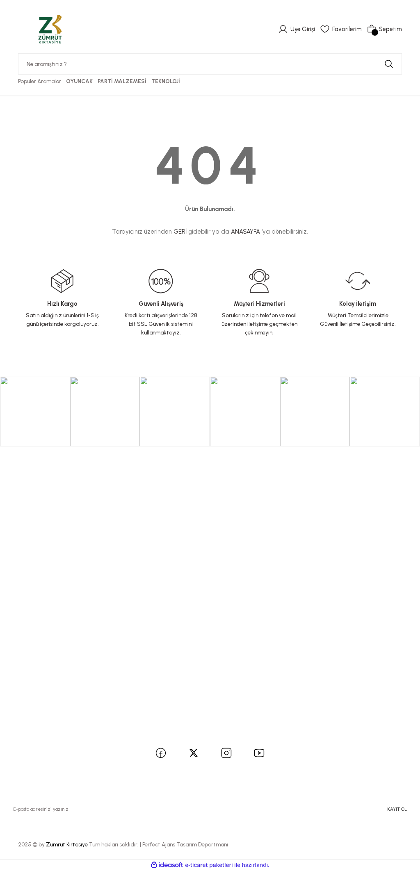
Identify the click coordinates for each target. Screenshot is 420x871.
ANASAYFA (245, 231)
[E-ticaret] (209, 865)
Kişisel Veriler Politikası (41, 683)
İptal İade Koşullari (35, 670)
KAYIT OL (397, 809)
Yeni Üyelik (24, 481)
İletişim (19, 556)
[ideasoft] (167, 865)
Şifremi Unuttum (32, 507)
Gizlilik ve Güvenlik (35, 657)
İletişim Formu (28, 569)
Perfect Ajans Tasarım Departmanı (185, 844)
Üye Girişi (22, 494)
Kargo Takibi (27, 595)
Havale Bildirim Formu (40, 582)
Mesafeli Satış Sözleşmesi (45, 644)
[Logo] (50, 29)
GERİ (180, 231)
